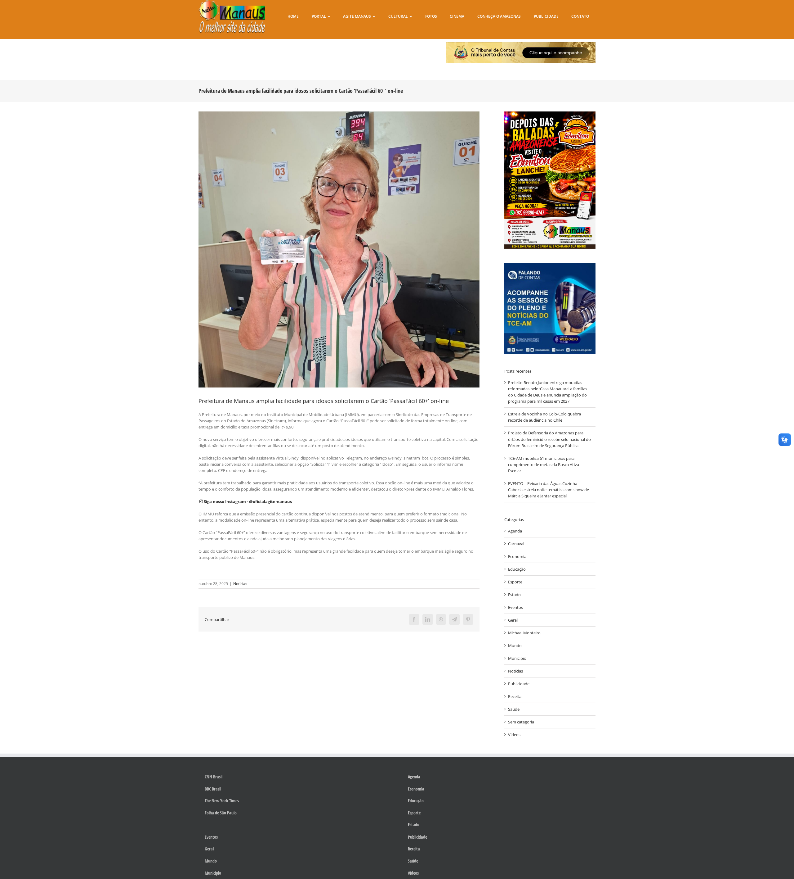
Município (517, 658)
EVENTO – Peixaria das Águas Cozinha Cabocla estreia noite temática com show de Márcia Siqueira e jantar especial (548, 490)
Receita (514, 696)
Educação (517, 569)
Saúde (514, 709)
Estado (514, 594)
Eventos (515, 607)
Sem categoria (521, 722)
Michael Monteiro (524, 633)
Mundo (515, 645)
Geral (513, 620)
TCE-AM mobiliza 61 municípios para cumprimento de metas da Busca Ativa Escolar (543, 464)
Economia (517, 556)
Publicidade (518, 683)
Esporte (515, 582)
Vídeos (514, 734)
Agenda (515, 531)
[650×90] (521, 44)
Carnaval (516, 543)
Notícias (240, 583)
